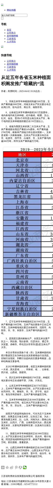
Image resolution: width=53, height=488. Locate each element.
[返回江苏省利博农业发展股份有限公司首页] (2, 5)
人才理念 (11, 41)
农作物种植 (12, 36)
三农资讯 (11, 38)
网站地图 (11, 10)
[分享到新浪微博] (11, 467)
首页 (9, 30)
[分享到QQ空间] (7, 467)
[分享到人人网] (20, 467)
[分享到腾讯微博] (16, 467)
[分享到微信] (25, 467)
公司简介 (11, 33)
